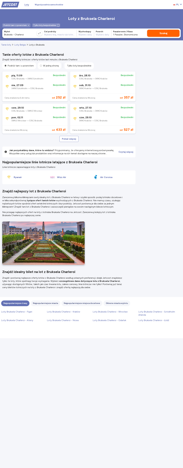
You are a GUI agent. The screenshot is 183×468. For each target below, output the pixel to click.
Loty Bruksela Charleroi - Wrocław (110, 311)
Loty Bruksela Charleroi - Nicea (63, 320)
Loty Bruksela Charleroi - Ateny (17, 320)
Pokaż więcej (69, 138)
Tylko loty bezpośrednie (79, 65)
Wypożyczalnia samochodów (49, 4)
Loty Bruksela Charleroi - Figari (16, 311)
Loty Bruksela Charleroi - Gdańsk (109, 320)
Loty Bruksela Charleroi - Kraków (63, 311)
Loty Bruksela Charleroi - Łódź (153, 320)
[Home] (10, 4)
